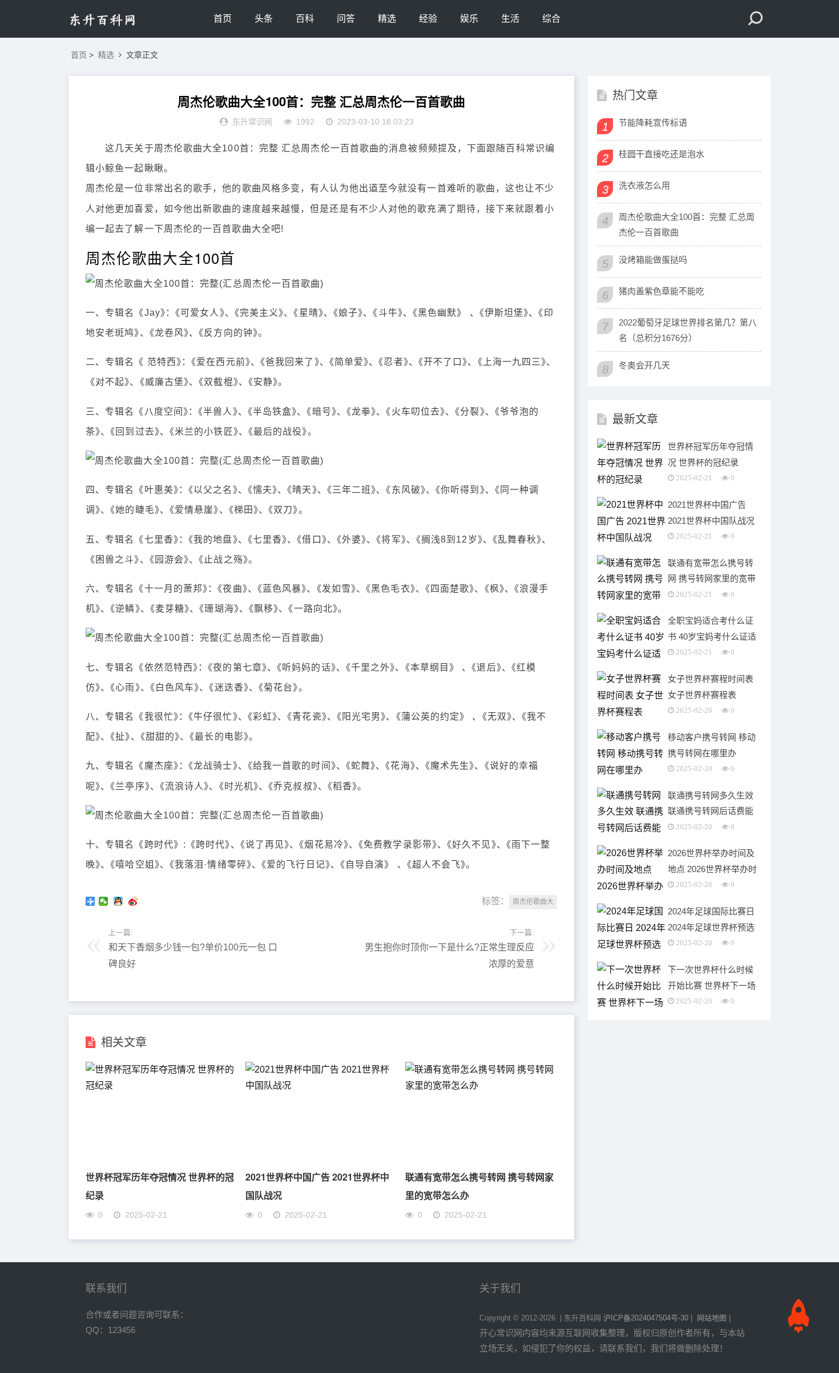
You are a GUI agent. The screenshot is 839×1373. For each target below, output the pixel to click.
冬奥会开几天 (644, 365)
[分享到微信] (104, 901)
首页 (222, 18)
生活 (510, 18)
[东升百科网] (117, 19)
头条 (264, 18)
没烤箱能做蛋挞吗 (653, 259)
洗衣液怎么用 (644, 185)
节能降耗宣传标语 (653, 122)
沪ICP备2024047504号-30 (645, 1318)
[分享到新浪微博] (134, 901)
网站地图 (712, 1318)
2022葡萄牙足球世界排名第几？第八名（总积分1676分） (688, 330)
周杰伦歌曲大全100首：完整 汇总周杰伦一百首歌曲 (687, 224)
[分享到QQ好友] (119, 901)
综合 (551, 18)
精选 (387, 18)
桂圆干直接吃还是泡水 (661, 154)
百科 (305, 18)
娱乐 (469, 18)
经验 (428, 18)
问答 (346, 18)
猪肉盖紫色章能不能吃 (661, 291)
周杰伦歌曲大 (533, 902)
